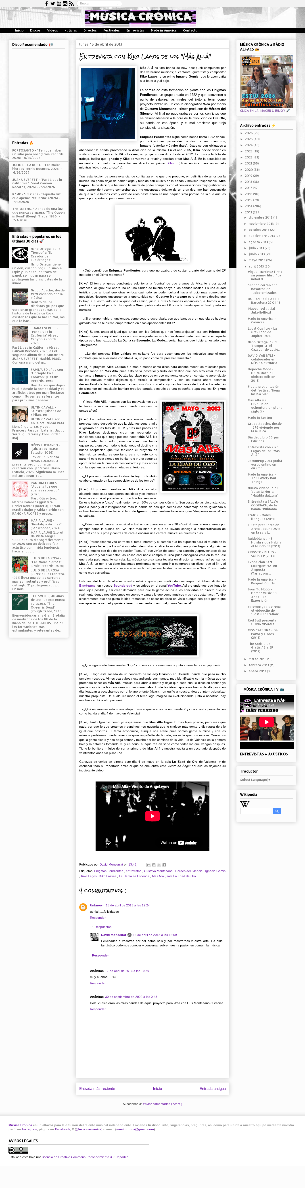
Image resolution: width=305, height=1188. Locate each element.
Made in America (164, 30)
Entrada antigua (213, 1089)
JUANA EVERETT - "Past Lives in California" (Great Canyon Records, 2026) (37, 183)
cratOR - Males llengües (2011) (261, 517)
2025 (249, 139)
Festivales (111, 30)
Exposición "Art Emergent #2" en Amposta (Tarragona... (262, 567)
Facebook (62, 1129)
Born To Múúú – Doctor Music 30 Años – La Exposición (262, 594)
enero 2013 (258, 671)
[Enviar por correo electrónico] (148, 865)
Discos (35, 30)
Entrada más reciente (97, 1089)
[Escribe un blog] (154, 865)
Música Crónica (20, 1125)
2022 (249, 157)
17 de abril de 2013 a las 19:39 (127, 971)
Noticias (71, 30)
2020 (249, 169)
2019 (249, 175)
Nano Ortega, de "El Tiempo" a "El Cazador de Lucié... (264, 346)
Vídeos (52, 30)
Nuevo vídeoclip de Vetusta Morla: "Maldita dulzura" (263, 491)
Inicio (19, 30)
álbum (172, 163)
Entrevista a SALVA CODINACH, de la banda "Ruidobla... (263, 505)
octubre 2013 (259, 230)
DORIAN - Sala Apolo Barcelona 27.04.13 (264, 300)
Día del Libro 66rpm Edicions (263, 439)
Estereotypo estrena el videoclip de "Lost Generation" (264, 610)
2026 (249, 133)
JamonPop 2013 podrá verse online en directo (265, 464)
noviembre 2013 (262, 223)
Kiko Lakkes (108, 876)
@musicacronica (88, 1129)
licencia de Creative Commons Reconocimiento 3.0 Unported (85, 1157)
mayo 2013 (257, 260)
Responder (98, 917)
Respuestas (103, 927)
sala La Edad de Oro (181, 876)
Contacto (190, 30)
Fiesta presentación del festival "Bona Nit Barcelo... (264, 390)
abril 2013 (257, 266)
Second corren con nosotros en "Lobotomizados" (263, 289)
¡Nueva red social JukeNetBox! (261, 310)
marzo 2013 (258, 659)
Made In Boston (260, 417)
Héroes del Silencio (189, 871)
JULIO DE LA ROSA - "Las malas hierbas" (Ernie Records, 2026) (36, 167)
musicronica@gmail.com (135, 1129)
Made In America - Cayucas (262, 320)
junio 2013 (257, 254)
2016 (249, 194)
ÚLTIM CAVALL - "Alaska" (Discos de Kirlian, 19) (46, 411)
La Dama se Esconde (134, 876)
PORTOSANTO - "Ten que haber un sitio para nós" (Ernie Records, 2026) (38, 154)
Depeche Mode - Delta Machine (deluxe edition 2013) (261, 374)
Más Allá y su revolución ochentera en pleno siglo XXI (265, 405)
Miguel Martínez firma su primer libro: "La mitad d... (265, 275)
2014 (249, 206)
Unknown (97, 905)
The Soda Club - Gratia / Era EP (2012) (260, 647)
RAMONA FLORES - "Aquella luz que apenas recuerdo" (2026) (36, 196)
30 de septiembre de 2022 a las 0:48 (131, 996)
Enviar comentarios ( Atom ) (162, 1104)
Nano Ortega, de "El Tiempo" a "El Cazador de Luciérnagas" (46, 254)
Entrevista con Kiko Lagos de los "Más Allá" (264, 451)
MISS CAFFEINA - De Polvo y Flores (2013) (263, 634)
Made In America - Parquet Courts (262, 581)
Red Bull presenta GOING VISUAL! (262, 622)
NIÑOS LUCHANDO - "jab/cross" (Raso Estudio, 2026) (45, 449)
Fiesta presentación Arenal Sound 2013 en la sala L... (264, 528)
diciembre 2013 (261, 217)
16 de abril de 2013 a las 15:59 (155, 935)
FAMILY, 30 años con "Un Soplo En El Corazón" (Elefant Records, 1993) (47, 375)
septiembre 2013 (262, 236)
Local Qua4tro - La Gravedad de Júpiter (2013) (262, 332)
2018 (249, 181)
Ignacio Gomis (215, 871)
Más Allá (158, 876)
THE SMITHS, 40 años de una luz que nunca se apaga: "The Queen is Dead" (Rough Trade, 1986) (38, 212)
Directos (90, 30)
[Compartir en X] (159, 865)
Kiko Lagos (89, 876)
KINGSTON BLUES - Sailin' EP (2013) (262, 554)
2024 (249, 145)
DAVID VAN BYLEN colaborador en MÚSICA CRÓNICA (262, 359)
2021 (249, 163)
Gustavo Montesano (158, 871)
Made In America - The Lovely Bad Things (262, 478)
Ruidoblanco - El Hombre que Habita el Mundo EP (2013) (264, 542)
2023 (249, 151)
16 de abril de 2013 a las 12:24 (128, 905)
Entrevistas (135, 30)
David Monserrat (113, 935)
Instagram (29, 1129)
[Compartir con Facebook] (164, 865)
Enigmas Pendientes (109, 871)
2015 (249, 200)
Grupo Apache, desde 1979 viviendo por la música (48, 294)
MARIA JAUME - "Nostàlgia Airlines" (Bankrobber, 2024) (46, 524)
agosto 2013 (259, 242)
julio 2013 (257, 248)
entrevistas (134, 871)
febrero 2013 (259, 665)
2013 (249, 212)
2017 (249, 188)
